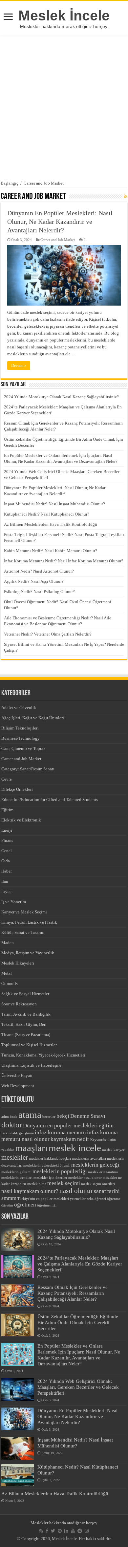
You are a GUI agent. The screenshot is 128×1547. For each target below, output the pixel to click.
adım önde (9, 1116)
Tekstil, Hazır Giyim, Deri (24, 1024)
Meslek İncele (64, 15)
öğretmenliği (46, 1205)
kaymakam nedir (70, 1139)
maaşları (31, 1148)
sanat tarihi (107, 1191)
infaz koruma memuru (60, 1132)
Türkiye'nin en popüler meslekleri (43, 1199)
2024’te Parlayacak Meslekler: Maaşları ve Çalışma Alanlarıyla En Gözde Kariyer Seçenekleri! (79, 1263)
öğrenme (113, 1199)
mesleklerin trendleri (16, 1177)
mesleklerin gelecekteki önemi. (46, 1165)
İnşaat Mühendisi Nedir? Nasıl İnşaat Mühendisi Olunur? (54, 503)
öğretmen (25, 1205)
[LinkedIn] (66, 1531)
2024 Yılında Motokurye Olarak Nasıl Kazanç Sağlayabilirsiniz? (61, 396)
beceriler (48, 1116)
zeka (90, 1199)
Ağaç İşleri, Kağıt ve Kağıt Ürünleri (32, 717)
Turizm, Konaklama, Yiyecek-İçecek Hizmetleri (43, 1055)
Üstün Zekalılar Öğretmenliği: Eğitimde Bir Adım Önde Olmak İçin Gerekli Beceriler (77, 1322)
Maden (7, 942)
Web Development (17, 1085)
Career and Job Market (57, 240)
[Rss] (41, 1531)
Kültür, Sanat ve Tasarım (22, 932)
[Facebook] (47, 1531)
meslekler (14, 1157)
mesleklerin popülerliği (59, 1171)
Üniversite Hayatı (16, 1075)
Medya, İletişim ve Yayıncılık (27, 952)
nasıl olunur (76, 1191)
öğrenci (100, 1199)
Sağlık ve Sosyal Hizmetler (25, 993)
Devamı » (18, 365)
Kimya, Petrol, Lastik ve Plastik (29, 922)
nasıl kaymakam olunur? (29, 1191)
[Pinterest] (59, 1531)
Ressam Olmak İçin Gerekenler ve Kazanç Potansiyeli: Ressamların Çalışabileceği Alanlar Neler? (72, 1293)
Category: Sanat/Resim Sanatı (27, 768)
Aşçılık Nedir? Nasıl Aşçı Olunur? (34, 581)
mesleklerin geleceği (95, 1165)
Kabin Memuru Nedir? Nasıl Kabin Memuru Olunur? (50, 550)
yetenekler (78, 1199)
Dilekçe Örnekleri (17, 789)
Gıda (5, 860)
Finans (7, 840)
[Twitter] (53, 1531)
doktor (11, 1124)
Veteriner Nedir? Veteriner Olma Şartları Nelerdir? (48, 634)
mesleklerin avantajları (89, 1158)
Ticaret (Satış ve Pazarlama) (25, 1034)
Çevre (6, 779)
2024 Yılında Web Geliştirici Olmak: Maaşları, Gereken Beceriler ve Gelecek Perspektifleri (78, 1387)
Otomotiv (9, 983)
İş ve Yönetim (13, 901)
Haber (6, 871)
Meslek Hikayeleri (17, 963)
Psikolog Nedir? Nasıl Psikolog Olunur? (39, 591)
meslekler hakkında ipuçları (50, 1158)
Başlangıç (9, 183)
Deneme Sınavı (87, 1116)
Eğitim (7, 809)
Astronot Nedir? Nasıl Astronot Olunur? (39, 571)
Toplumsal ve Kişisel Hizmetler (29, 1044)
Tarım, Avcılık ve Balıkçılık (26, 1014)
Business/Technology (20, 738)
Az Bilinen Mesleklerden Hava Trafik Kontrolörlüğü (50, 524)
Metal (6, 973)
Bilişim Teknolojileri (20, 728)
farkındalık (9, 1133)
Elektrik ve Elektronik (21, 820)
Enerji (6, 830)
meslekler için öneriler (50, 1177)
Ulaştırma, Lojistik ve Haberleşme (31, 1065)
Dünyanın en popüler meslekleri (60, 1125)
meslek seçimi (63, 1183)
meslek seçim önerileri (98, 1184)
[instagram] (86, 1531)
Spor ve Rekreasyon (19, 1003)
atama (29, 1114)
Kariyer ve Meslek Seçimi (24, 911)
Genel (6, 850)
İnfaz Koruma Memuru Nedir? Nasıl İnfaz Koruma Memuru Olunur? (63, 560)
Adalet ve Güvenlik (18, 707)
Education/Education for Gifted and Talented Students (49, 799)
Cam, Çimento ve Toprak (23, 748)
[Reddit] (80, 1531)
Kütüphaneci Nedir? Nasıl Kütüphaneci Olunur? (46, 514)
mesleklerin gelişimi (16, 1172)
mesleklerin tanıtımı (103, 1172)
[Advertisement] (64, 108)
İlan (4, 881)
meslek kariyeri (113, 1150)
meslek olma (36, 1184)
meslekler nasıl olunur (85, 1177)
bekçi (62, 1116)
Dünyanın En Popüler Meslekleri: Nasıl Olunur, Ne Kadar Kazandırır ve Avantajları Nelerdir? (60, 221)
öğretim (7, 1205)
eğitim (106, 1125)
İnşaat (6, 891)
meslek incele (75, 1148)
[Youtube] (72, 1531)
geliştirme (26, 1133)
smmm (8, 1198)
